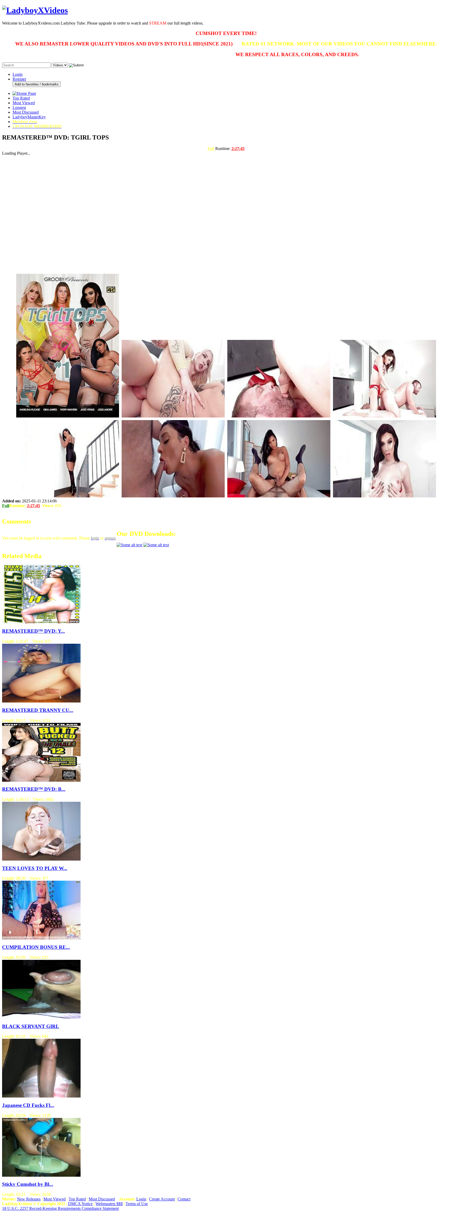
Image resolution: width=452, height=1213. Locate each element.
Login (17, 74)
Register (19, 79)
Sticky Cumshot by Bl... (27, 1184)
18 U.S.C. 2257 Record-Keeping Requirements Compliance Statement (60, 1208)
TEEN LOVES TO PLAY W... (34, 868)
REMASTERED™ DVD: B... (33, 789)
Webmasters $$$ (109, 1204)
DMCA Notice (80, 1204)
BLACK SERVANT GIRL (30, 1026)
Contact (184, 1199)
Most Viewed (24, 103)
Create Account (162, 1199)
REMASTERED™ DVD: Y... (33, 631)
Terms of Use (137, 1204)
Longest (19, 107)
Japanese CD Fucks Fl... (28, 1105)
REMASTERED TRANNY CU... (37, 710)
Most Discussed (26, 112)
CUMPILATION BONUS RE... (36, 947)
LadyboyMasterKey (29, 117)
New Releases (29, 1199)
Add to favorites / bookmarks (37, 84)
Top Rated (21, 98)
